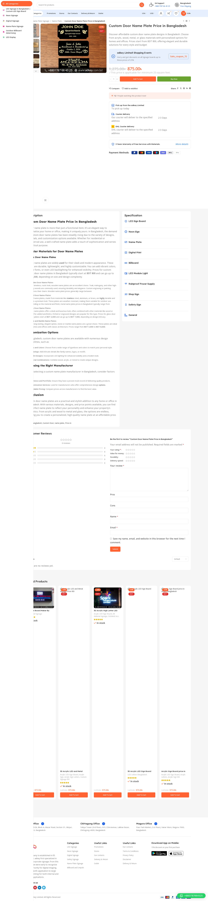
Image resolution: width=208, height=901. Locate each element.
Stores (96, 851)
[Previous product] (183, 21)
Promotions (98, 847)
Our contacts (99, 855)
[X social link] (180, 88)
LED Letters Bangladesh (137, 774)
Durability (114, 457)
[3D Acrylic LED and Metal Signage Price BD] (74, 678)
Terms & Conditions (131, 851)
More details (181, 144)
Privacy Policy (128, 855)
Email (114, 527)
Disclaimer (127, 859)
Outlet (96, 863)
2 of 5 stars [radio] (128, 450)
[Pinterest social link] (184, 88)
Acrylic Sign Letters (71, 777)
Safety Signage (73, 859)
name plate (59, 423)
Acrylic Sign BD (174, 777)
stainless (70, 298)
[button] (35, 71)
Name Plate (57, 21)
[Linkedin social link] (187, 88)
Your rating (115, 450)
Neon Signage (72, 851)
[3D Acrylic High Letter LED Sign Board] (108, 597)
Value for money (117, 453)
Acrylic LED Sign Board (69, 774)
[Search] (141, 5)
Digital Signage (73, 855)
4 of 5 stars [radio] (132, 450)
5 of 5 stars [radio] (134, 450)
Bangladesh (37, 423)
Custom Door (48, 423)
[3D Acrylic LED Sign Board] (141, 678)
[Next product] (189, 21)
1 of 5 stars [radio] (126, 450)
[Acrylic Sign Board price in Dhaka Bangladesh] (175, 678)
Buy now (174, 79)
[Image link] (159, 853)
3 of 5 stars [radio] (130, 450)
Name (114, 516)
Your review (117, 465)
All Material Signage (34, 614)
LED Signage (72, 847)
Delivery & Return (101, 859)
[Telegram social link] (190, 88)
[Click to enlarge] (45, 200)
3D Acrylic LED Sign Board (139, 771)
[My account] (161, 13)
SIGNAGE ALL (113, 616)
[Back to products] (186, 21)
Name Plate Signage (40, 21)
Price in (68, 423)
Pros (112, 494)
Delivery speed (116, 461)
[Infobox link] (34, 823)
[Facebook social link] (177, 88)
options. (102, 385)
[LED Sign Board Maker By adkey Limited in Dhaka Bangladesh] (40, 597)
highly (102, 298)
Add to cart (138, 79)
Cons (112, 505)
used (61, 262)
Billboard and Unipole (75, 867)
